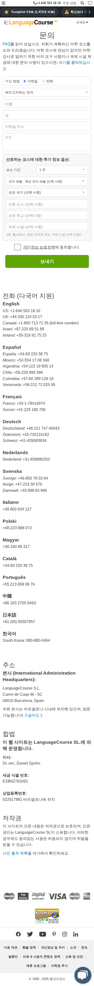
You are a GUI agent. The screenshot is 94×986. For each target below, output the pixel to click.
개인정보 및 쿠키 (53, 947)
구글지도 (31, 715)
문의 (84, 947)
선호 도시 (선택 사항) (26, 204)
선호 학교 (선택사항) (25, 216)
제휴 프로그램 (36, 966)
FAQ (6, 44)
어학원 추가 (59, 966)
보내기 (47, 261)
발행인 (13, 956)
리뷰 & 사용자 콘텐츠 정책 (41, 956)
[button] (3, 3)
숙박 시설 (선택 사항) (26, 227)
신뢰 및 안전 (74, 956)
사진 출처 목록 (15, 853)
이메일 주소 (15, 127)
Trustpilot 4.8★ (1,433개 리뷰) (33, 12)
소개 (73, 947)
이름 (9, 104)
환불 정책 (29, 947)
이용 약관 (10, 947)
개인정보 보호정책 (39, 247)
